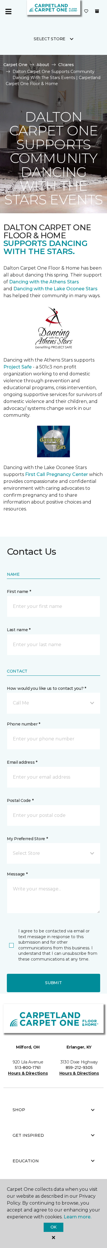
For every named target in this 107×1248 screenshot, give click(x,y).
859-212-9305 (79, 1067)
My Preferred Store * (27, 839)
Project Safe (17, 367)
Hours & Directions (28, 1073)
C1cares (66, 64)
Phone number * (23, 724)
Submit (53, 982)
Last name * (19, 630)
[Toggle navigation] (8, 11)
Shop (19, 1109)
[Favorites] (86, 11)
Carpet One (15, 64)
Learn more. (77, 1217)
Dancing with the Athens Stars (43, 282)
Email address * (22, 762)
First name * (19, 592)
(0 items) (97, 11)
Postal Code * (20, 800)
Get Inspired (28, 1135)
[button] (53, 703)
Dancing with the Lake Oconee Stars (55, 288)
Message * (17, 874)
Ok (53, 1227)
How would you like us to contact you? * (46, 688)
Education (26, 1160)
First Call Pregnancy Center (57, 474)
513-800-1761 (28, 1067)
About (43, 64)
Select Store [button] (49, 38)
